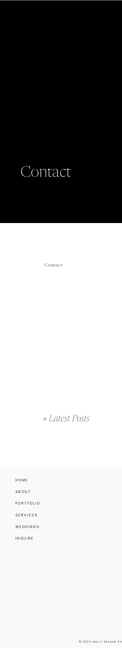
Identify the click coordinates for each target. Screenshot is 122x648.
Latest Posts (69, 419)
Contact (53, 264)
